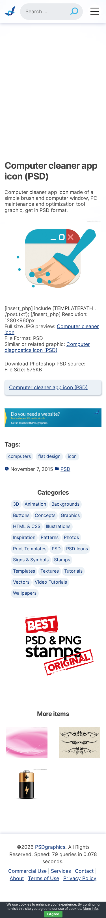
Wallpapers (24, 593)
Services (61, 871)
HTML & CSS (26, 526)
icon (72, 456)
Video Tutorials (51, 582)
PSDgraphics (50, 847)
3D (16, 504)
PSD (65, 469)
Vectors (21, 582)
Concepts (45, 515)
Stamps (62, 559)
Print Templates (29, 548)
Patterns (50, 537)
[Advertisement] (53, 79)
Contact (84, 871)
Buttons (21, 515)
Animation (35, 504)
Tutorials (73, 571)
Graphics (70, 515)
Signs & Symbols (31, 559)
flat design (49, 456)
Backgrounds (65, 504)
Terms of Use (43, 878)
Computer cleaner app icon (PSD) (48, 387)
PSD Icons (77, 548)
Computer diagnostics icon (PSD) (47, 347)
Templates (24, 571)
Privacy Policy (79, 878)
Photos (71, 537)
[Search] (74, 11)
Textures (49, 571)
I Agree (53, 914)
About (17, 878)
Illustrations (58, 526)
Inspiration (24, 537)
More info (90, 908)
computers (19, 456)
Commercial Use (27, 871)
